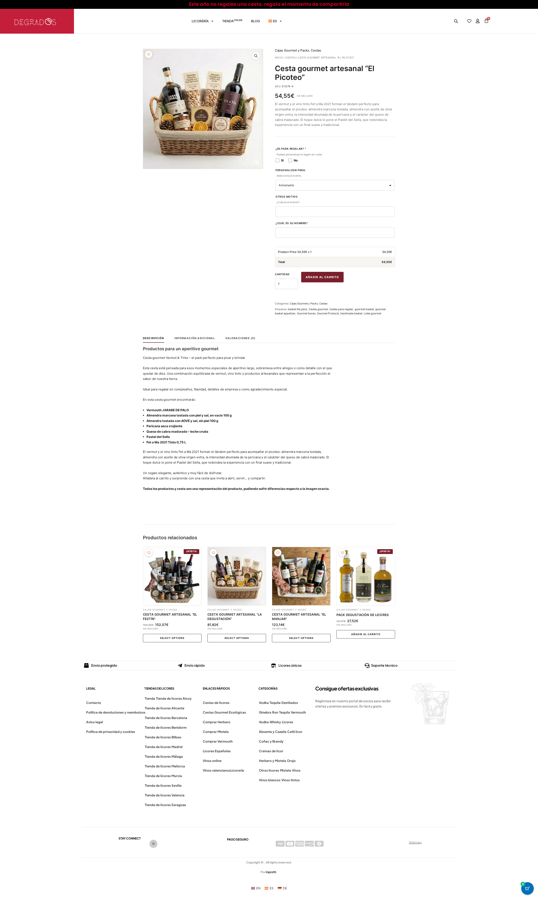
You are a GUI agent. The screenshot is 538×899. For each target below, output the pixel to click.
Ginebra (265, 712)
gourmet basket (364, 309)
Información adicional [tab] (194, 338)
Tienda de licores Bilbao (163, 737)
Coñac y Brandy (271, 741)
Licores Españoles (217, 751)
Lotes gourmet (372, 313)
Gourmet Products (328, 313)
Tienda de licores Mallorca (165, 766)
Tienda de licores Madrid (163, 747)
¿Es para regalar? (299, 151)
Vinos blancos (270, 780)
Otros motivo (287, 199)
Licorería (200, 21)
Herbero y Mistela (272, 761)
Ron (275, 712)
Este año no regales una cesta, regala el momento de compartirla (269, 4)
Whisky (275, 722)
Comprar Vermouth (218, 741)
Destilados (289, 703)
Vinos (296, 770)
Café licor (294, 732)
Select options (172, 638)
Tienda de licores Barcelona (166, 718)
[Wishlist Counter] (469, 21)
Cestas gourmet (318, 309)
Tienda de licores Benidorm (166, 727)
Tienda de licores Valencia (165, 795)
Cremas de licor (271, 751)
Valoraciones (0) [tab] (240, 338)
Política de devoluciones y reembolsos (115, 712)
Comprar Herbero (216, 722)
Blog (255, 21)
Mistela (285, 770)
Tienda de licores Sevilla (163, 785)
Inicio (279, 57)
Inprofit (271, 872)
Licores (287, 722)
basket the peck (297, 309)
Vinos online (212, 761)
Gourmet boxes (306, 313)
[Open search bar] (456, 21)
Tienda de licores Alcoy (174, 698)
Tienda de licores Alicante (164, 708)
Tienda (232, 21)
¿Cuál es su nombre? (292, 223)
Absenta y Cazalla (272, 732)
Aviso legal (94, 722)
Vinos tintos (290, 780)
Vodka (264, 703)
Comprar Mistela (216, 732)
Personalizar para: (291, 173)
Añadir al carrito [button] (365, 634)
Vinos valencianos (217, 770)
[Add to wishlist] (148, 54)
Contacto (93, 703)
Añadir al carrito (322, 277)
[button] (256, 56)
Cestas (290, 57)
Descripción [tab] (153, 338)
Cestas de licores (216, 703)
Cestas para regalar (341, 309)
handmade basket (351, 313)
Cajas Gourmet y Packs (292, 50)
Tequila (275, 703)
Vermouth (298, 712)
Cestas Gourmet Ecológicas (224, 712)
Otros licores (269, 770)
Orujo (291, 761)
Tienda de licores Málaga (164, 756)
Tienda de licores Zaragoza (165, 805)
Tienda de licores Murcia (163, 776)
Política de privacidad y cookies (110, 732)
